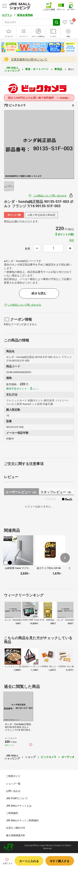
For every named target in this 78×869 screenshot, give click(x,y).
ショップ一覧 (13, 783)
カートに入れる (29, 861)
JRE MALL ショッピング (12, 69)
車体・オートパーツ (37, 69)
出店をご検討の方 (15, 827)
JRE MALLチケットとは (18, 805)
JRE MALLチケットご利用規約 (22, 820)
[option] (39, 144)
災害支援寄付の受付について (29, 59)
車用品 (58, 69)
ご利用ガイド (13, 776)
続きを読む (39, 293)
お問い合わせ (13, 791)
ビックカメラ (17, 105)
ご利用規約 (12, 813)
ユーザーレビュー (21, 492)
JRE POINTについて (17, 798)
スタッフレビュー (56, 492)
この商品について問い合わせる (50, 195)
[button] (65, 558)
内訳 (71, 240)
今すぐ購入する (59, 861)
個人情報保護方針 (15, 835)
